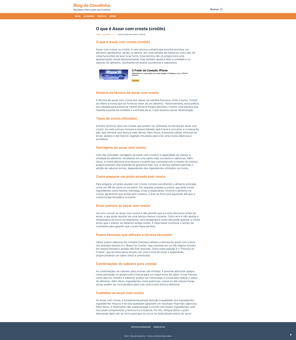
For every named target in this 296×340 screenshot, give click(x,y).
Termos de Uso (159, 327)
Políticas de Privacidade (141, 327)
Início (78, 16)
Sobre (112, 16)
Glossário (88, 16)
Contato (102, 16)
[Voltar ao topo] (290, 334)
